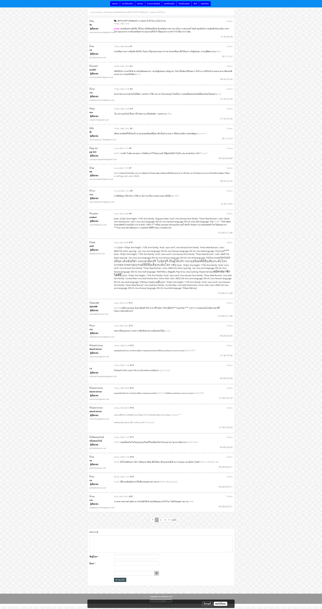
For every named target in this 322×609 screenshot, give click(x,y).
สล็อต (218, 51)
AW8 (116, 247)
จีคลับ (145, 414)
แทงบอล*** (175, 414)
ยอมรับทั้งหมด (220, 604)
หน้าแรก (115, 3)
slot (139, 74)
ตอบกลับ (121, 580)
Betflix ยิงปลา (193, 442)
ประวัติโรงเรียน (127, 3)
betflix (117, 153)
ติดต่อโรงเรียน (184, 3)
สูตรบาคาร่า (201, 133)
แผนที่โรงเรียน (169, 3)
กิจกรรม (140, 3)
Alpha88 (118, 308)
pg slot (167, 330)
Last (174, 519)
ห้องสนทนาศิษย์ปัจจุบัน (115, 12)
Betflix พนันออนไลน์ (168, 481)
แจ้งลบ (230, 21)
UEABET (216, 221)
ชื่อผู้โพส (94, 556)
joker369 (161, 393)
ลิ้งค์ (195, 3)
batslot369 (190, 350)
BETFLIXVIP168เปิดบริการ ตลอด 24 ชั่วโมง (146, 12)
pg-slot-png (164, 370)
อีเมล (92, 563)
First (148, 519)
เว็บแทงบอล (149, 422)
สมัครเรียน (205, 3)
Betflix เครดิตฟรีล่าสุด (208, 462)
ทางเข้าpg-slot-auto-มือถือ (126, 176)
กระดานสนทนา (96, 12)
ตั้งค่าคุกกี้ (207, 604)
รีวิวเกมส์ (203, 153)
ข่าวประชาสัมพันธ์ (153, 3)
